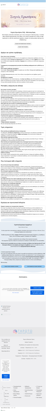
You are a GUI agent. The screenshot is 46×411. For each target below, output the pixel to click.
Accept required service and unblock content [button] (37, 292)
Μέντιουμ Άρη (17, 58)
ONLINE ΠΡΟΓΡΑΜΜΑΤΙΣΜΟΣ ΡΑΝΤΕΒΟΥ (23, 43)
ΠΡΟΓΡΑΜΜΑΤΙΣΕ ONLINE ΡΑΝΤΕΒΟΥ (34, 266)
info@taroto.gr (18, 181)
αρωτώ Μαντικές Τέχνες (40, 230)
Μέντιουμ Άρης (6, 234)
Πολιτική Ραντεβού (17, 397)
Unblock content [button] (37, 287)
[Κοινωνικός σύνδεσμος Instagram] (22, 1)
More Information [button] (15, 292)
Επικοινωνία (27, 395)
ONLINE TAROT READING (23, 46)
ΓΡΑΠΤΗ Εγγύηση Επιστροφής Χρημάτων (28, 234)
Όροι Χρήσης (39, 397)
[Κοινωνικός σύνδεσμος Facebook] (20, 1)
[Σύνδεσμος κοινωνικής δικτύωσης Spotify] (25, 1)
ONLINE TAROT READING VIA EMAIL (11, 266)
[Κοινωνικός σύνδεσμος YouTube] (23, 1)
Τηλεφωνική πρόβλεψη (35, 70)
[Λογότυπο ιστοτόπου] (23, 4)
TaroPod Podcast (28, 393)
